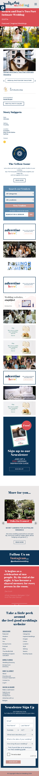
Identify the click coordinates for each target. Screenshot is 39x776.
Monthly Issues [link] (27, 654)
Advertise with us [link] (8, 698)
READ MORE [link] (19, 180)
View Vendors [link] (19, 206)
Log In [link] (4, 683)
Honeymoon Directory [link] (6, 665)
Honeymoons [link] (6, 644)
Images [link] (25, 639)
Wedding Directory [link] (8, 662)
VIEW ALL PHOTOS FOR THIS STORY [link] (19, 80)
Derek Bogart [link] (7, 99)
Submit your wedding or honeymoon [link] (6, 693)
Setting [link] (25, 649)
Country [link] (6, 125)
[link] (2, 8)
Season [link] (25, 651)
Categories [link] (26, 634)
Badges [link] (4, 700)
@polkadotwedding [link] (19, 561)
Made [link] (4, 639)
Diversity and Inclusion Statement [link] (8, 677)
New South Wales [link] (9, 132)
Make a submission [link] (8, 690)
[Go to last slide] (3, 523)
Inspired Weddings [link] (19, 23)
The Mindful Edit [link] (7, 651)
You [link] (3, 641)
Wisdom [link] (5, 636)
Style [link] (24, 646)
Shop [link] (4, 649)
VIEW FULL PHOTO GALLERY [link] (13, 103)
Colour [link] (25, 641)
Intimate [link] (6, 119)
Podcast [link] (5, 646)
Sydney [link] (5, 134)
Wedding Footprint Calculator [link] (8, 654)
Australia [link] (6, 130)
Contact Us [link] (5, 680)
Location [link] (25, 644)
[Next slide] (35, 523)
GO (31, 214)
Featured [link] (6, 23)
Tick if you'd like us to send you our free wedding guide (20, 748)
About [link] (4, 673)
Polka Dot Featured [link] (19, 521)
